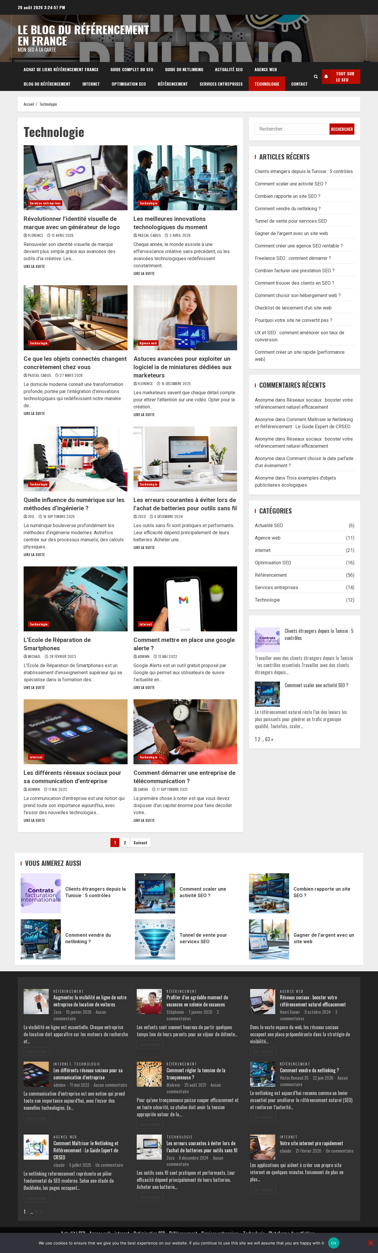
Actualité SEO (229, 69)
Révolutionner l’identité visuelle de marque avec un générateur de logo (76, 177)
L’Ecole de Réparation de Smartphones (76, 598)
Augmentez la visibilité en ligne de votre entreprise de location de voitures (89, 1001)
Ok (333, 1243)
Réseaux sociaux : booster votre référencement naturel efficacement (313, 1001)
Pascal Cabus (150, 235)
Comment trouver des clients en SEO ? (294, 283)
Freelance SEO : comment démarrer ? (293, 258)
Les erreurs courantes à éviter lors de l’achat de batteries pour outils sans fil (185, 458)
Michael (35, 656)
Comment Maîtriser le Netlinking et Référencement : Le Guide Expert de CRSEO (85, 1150)
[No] (371, 1243)
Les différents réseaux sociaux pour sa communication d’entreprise (76, 731)
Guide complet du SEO (131, 69)
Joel (32, 516)
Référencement (173, 84)
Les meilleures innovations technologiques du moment (185, 177)
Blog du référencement (47, 84)
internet (91, 84)
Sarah (143, 789)
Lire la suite (34, 266)
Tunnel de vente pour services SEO (291, 221)
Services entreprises (221, 84)
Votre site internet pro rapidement (311, 1143)
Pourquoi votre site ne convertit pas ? (293, 320)
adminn (144, 656)
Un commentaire (109, 1165)
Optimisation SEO (129, 84)
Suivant (140, 842)
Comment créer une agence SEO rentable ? (299, 246)
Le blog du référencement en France (83, 35)
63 (267, 739)
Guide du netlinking (184, 69)
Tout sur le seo (345, 76)
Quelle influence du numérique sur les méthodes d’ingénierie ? (76, 458)
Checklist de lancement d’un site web (293, 308)
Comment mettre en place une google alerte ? (185, 598)
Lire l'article (37, 1051)
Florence (36, 235)
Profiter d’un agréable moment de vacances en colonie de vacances (197, 1001)
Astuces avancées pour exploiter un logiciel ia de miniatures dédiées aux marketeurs (185, 317)
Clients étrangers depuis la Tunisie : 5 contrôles (304, 171)
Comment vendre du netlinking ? (288, 208)
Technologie (267, 84)
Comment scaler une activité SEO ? (291, 184)
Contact (299, 84)
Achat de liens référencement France (61, 69)
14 (36, 1211)
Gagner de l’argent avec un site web (291, 233)
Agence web (266, 69)
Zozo (142, 516)
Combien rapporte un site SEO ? (287, 196)
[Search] (316, 76)
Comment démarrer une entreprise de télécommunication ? (185, 731)
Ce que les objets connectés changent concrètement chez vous (76, 317)
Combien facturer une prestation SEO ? (295, 270)
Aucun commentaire (110, 1085)
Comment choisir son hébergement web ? (298, 295)
